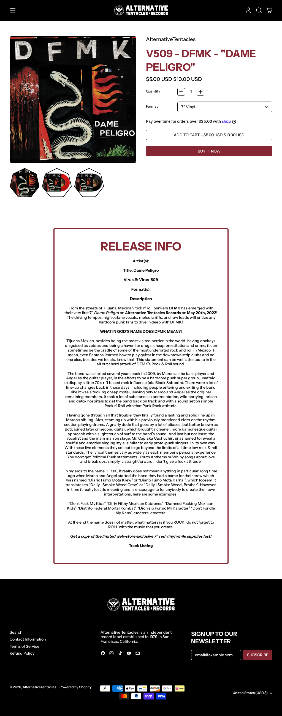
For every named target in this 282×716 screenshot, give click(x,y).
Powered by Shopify (75, 687)
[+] (200, 92)
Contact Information (28, 639)
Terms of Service (24, 646)
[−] (181, 92)
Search (16, 632)
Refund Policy (22, 653)
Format (152, 106)
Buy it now (209, 151)
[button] (259, 10)
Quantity (153, 91)
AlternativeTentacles (171, 39)
